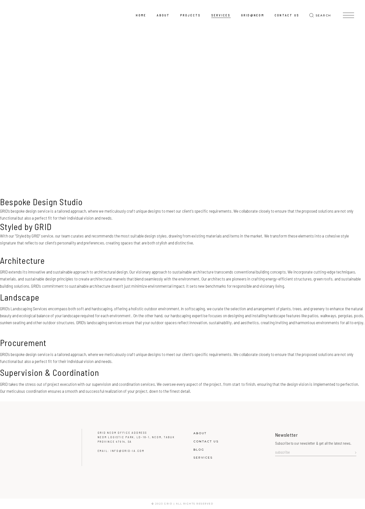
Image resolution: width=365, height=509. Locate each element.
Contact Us (206, 441)
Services (203, 457)
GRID (168, 503)
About (200, 433)
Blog (198, 449)
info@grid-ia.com (127, 450)
